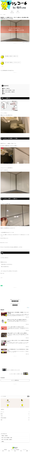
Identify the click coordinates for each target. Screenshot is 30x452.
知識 (1, 285)
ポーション (15, 411)
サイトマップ (24, 449)
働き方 (15, 413)
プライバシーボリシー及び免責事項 (15, 449)
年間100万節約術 (15, 417)
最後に (4, 93)
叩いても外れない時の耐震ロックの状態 (9, 90)
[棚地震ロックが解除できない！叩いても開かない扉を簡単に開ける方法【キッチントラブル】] (16, 301)
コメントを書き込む (15, 380)
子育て (15, 415)
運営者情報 (5, 449)
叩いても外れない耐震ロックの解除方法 (7, 439)
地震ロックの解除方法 (6, 88)
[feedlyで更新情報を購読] (16, 305)
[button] (28, 396)
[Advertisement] (15, 49)
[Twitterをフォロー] (13, 305)
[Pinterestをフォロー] (15, 305)
